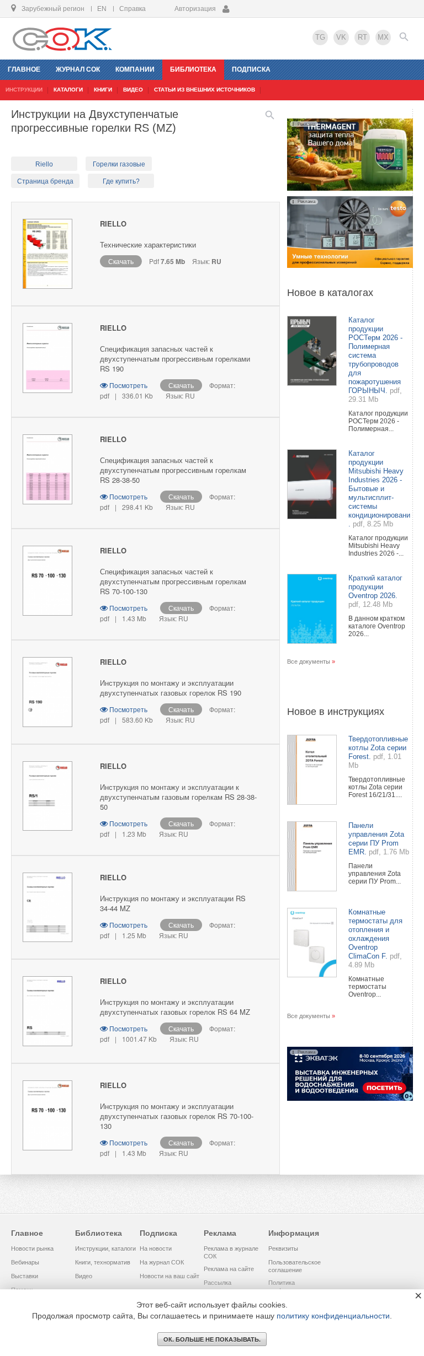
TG (320, 37)
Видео (83, 1276)
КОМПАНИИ (135, 69)
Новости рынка (32, 1248)
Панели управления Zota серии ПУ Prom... (374, 873)
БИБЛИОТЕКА (193, 69)
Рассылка (217, 1282)
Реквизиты (283, 1248)
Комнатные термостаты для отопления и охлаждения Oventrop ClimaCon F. (375, 934)
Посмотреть (128, 385)
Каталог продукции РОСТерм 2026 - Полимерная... (378, 421)
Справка (132, 9)
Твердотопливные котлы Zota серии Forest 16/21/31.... (376, 787)
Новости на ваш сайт (169, 1276)
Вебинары (25, 1262)
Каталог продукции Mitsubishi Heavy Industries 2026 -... (378, 545)
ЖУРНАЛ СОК (78, 69)
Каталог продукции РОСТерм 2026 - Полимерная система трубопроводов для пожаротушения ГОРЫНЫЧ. (375, 355)
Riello (44, 164)
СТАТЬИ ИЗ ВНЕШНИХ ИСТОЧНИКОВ (204, 90)
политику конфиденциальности (333, 1315)
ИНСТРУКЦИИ (24, 90)
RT (362, 37)
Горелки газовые (119, 164)
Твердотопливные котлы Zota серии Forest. (378, 748)
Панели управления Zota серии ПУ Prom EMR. (376, 838)
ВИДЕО (133, 90)
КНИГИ (103, 90)
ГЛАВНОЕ (24, 69)
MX (383, 37)
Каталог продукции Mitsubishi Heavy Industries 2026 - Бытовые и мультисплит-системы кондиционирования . (381, 488)
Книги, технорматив (102, 1262)
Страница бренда (45, 181)
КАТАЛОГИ (68, 90)
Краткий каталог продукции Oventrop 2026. (375, 587)
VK (341, 37)
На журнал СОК (162, 1262)
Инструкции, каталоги (105, 1248)
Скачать (121, 261)
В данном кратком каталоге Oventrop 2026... (376, 626)
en (102, 9)
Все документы (308, 661)
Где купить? (121, 181)
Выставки (24, 1276)
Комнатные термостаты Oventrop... (367, 986)
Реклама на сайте (229, 1269)
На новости (156, 1248)
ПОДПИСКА (251, 69)
